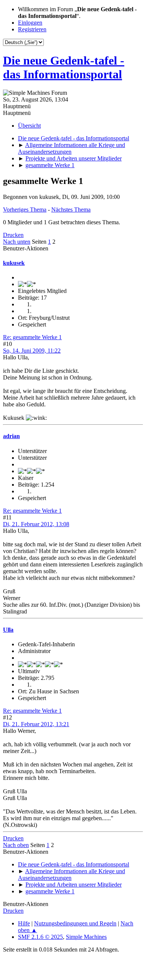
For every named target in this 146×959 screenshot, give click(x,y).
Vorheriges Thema (24, 209)
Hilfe (24, 923)
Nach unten (16, 241)
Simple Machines (86, 937)
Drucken (13, 235)
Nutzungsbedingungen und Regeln (75, 923)
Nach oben (16, 845)
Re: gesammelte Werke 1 (32, 337)
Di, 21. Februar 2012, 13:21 (36, 724)
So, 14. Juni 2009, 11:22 (32, 350)
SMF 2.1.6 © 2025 (40, 937)
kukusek (14, 263)
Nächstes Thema (71, 209)
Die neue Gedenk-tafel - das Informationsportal (63, 67)
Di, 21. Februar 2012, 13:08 (36, 524)
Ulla (8, 630)
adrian (11, 436)
